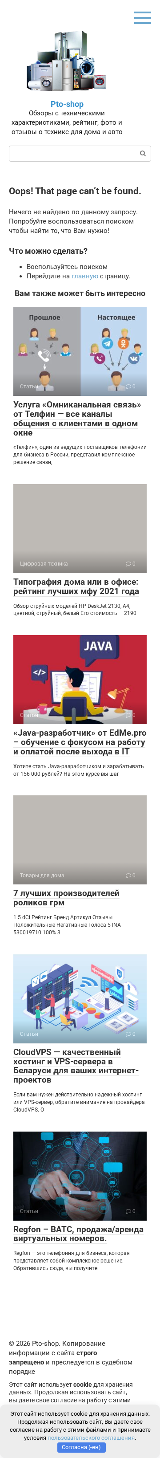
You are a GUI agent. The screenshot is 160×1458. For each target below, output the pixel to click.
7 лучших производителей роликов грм (66, 898)
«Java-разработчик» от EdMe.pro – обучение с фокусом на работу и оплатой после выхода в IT (80, 742)
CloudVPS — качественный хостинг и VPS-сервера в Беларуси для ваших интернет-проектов (76, 1066)
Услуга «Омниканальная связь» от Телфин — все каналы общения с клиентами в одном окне (77, 418)
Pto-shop (67, 104)
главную (85, 276)
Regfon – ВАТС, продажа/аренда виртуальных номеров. (78, 1234)
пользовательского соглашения (91, 1437)
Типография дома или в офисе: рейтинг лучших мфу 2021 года (76, 586)
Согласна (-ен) (81, 1447)
